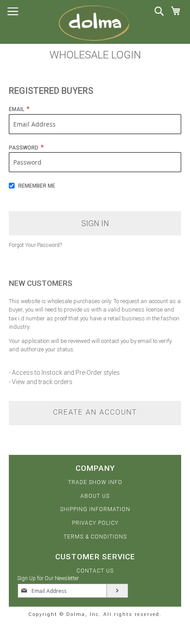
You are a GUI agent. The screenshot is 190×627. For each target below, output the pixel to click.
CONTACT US (95, 571)
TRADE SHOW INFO (95, 482)
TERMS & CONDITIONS (95, 537)
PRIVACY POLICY (95, 523)
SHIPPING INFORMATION (95, 509)
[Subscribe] (117, 591)
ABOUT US (95, 496)
